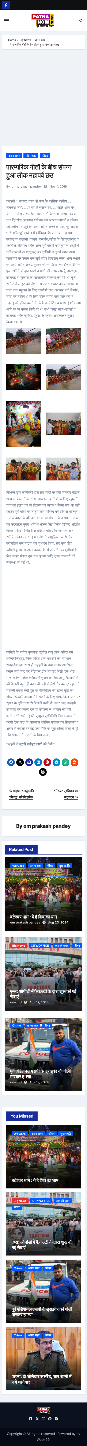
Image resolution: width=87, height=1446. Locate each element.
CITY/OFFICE (40, 945)
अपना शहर (14, 156)
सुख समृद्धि (64, 866)
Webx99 (43, 1439)
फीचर (45, 156)
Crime (16, 1025)
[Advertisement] (43, 99)
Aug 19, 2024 (39, 1002)
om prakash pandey (27, 186)
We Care (18, 866)
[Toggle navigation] (6, 20)
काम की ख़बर (61, 945)
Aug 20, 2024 (58, 922)
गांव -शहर (31, 156)
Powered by (66, 1433)
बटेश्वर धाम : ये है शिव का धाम (33, 916)
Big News (18, 945)
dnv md (16, 1002)
